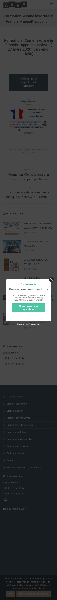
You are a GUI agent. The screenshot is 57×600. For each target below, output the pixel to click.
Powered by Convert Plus (28, 324)
